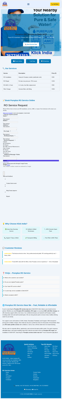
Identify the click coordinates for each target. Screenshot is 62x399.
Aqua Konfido (47, 353)
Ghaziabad (8, 376)
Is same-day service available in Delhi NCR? (16, 290)
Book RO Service (32, 346)
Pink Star (46, 349)
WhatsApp (28, 389)
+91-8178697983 (34, 385)
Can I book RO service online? (13, 286)
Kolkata (35, 374)
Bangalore (36, 379)
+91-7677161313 (24, 385)
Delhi (7, 374)
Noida (7, 372)
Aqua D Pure (56, 353)
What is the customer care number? (14, 277)
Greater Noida (37, 372)
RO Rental (30, 351)
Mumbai (35, 376)
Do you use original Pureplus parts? (14, 282)
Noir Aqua (55, 346)
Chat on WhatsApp (32, 348)
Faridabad (8, 379)
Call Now (30, 349)
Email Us (36, 389)
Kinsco (46, 348)
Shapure (46, 357)
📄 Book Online (17, 61)
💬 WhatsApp (45, 61)
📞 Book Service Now (31, 44)
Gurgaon (8, 377)
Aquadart (46, 355)
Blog (29, 355)
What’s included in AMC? (11, 295)
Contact (29, 357)
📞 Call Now (55, 4)
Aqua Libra (47, 346)
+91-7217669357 (44, 385)
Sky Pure (55, 348)
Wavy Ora (46, 351)
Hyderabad (36, 377)
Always (54, 349)
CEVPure (55, 355)
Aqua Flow (55, 351)
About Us (30, 353)
